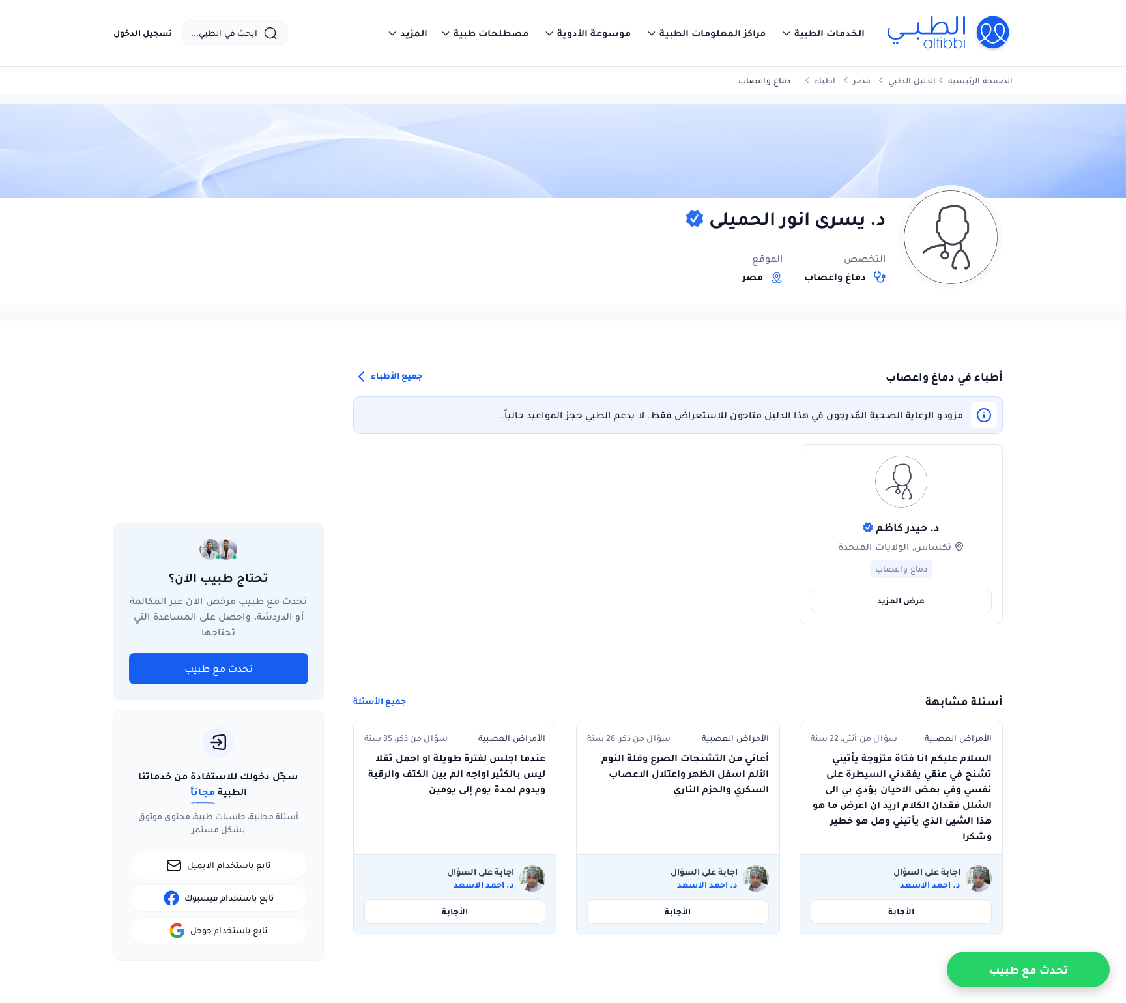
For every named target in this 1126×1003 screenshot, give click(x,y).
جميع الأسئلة (379, 701)
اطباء (825, 80)
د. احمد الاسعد (930, 885)
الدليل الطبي (912, 80)
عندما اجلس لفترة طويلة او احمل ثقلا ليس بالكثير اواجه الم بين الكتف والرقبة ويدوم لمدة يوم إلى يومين (456, 773)
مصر (862, 80)
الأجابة (901, 911)
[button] (823, 33)
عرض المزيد (901, 600)
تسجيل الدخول (142, 33)
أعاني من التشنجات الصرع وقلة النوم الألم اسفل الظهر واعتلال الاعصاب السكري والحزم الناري (685, 773)
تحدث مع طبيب (218, 668)
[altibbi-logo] (949, 33)
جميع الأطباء (395, 376)
